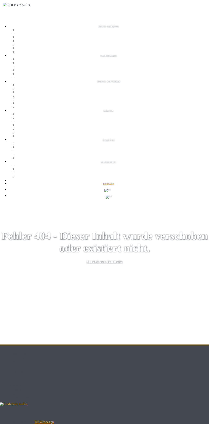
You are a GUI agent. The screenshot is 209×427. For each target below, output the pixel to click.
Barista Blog (16, 393)
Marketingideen (113, 41)
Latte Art (113, 125)
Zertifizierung (113, 132)
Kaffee (113, 30)
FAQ (11, 379)
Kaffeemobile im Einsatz (113, 70)
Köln (112, 44)
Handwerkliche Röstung (113, 150)
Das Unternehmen (112, 143)
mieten (113, 84)
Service (112, 114)
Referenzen (108, 162)
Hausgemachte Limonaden (113, 37)
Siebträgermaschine (113, 95)
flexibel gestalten (112, 88)
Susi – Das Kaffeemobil (112, 66)
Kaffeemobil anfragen (112, 77)
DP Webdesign (44, 422)
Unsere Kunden (112, 165)
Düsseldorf (112, 48)
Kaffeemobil (108, 56)
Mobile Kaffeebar (108, 81)
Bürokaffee (15, 375)
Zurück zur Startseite (104, 261)
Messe (112, 117)
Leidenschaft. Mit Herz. (112, 154)
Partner (113, 176)
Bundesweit (112, 51)
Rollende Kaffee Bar (112, 92)
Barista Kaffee (112, 136)
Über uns (108, 140)
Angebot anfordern (20, 397)
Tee (112, 33)
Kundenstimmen (113, 169)
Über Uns (14, 368)
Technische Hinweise (112, 73)
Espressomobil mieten (112, 62)
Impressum (15, 386)
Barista (108, 111)
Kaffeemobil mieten (113, 59)
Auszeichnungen (113, 172)
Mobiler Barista (112, 128)
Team (113, 121)
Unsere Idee (113, 147)
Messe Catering (109, 26)
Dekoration (112, 106)
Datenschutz (16, 390)
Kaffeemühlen (112, 99)
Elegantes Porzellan (112, 103)
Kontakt (113, 158)
